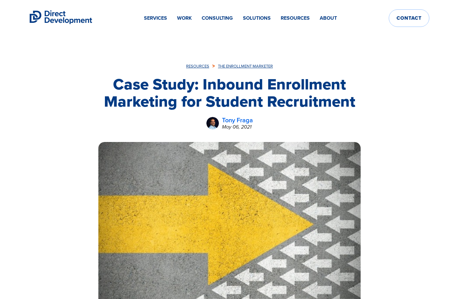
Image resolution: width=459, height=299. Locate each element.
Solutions (257, 18)
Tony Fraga (237, 120)
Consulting (217, 18)
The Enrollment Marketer (245, 66)
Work (184, 18)
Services (155, 18)
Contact (409, 18)
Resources (295, 18)
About (328, 18)
